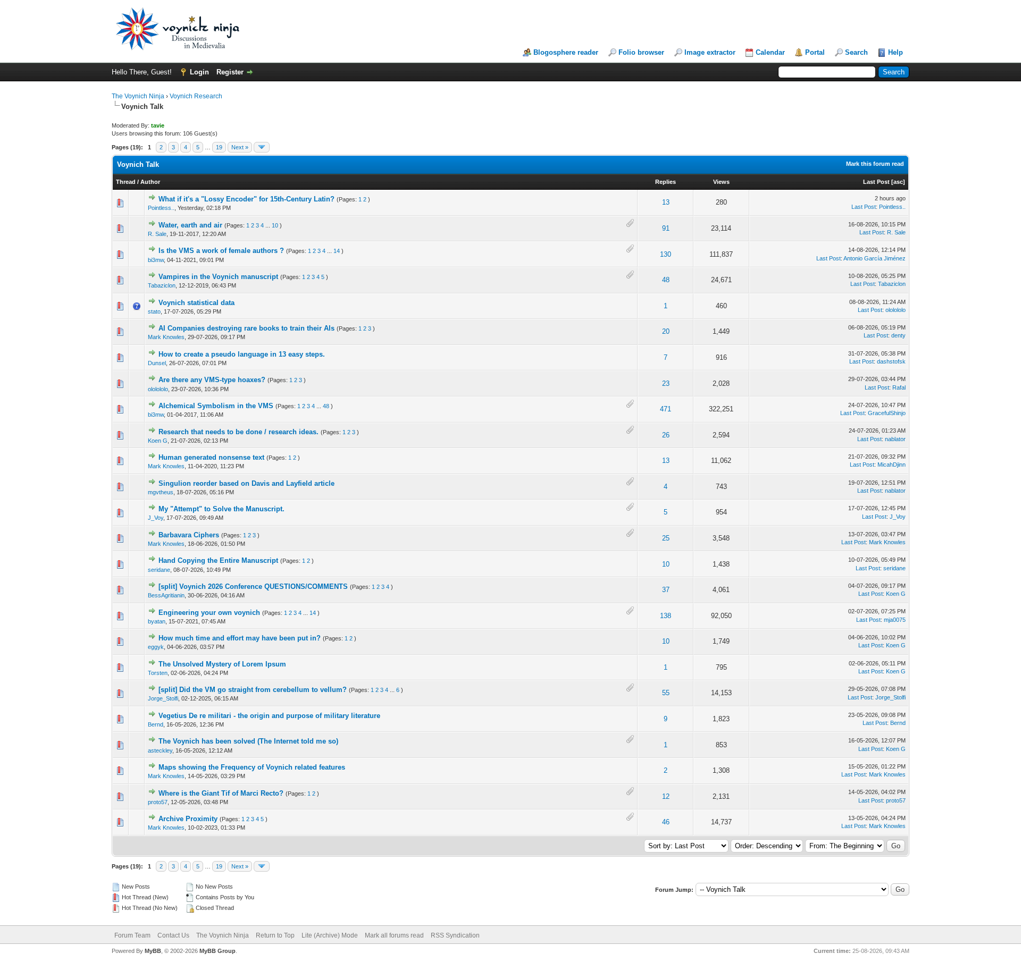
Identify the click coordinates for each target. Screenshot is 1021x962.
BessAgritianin (166, 595)
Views (721, 182)
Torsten (158, 673)
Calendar (770, 52)
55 (665, 693)
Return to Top (275, 935)
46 (665, 822)
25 (665, 538)
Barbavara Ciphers (188, 535)
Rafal (899, 387)
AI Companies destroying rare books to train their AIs (246, 328)
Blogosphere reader (565, 52)
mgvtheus (160, 492)
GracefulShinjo (887, 413)
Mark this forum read (875, 164)
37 (665, 590)
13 (665, 202)
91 (665, 228)
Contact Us (173, 935)
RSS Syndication (455, 935)
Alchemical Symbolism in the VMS (215, 406)
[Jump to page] (262, 147)
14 (336, 251)
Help (895, 52)
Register (230, 72)
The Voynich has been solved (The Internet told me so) (248, 741)
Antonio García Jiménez (874, 258)
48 (665, 280)
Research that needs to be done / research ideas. (238, 432)
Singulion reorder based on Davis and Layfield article (246, 483)
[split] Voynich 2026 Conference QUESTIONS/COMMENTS (253, 586)
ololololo (895, 310)
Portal (815, 52)
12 (665, 796)
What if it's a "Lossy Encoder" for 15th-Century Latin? (246, 199)
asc (898, 182)
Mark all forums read (394, 935)
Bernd (155, 724)
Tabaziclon (161, 285)
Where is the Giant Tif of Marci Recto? (220, 793)
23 (665, 383)
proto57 (158, 802)
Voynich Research (196, 96)
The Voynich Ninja (138, 96)
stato (154, 311)
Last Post (876, 182)
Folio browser (641, 52)
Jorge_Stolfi (163, 698)
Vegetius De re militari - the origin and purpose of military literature (269, 716)
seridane (159, 570)
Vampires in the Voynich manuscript (218, 277)
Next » (239, 147)
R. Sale (157, 234)
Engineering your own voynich (209, 613)
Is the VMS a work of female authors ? (221, 251)
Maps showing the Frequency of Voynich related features (251, 767)
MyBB (153, 951)
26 (665, 435)
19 (219, 147)
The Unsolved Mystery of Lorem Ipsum (222, 664)
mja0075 (895, 620)
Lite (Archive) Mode (330, 935)
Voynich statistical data (196, 303)
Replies (665, 182)
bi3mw (156, 260)
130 (665, 254)
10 (275, 225)
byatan (156, 621)
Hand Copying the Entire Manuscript (218, 560)
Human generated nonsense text (211, 457)
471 (665, 409)
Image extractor (709, 52)
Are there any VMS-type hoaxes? (211, 380)
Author (150, 182)
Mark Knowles (166, 337)
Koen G (158, 440)
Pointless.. (161, 208)
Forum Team (132, 935)
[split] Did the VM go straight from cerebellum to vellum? (252, 690)
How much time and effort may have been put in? (239, 638)
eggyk (156, 647)
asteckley (160, 750)
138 (665, 616)
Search (856, 52)
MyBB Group (217, 951)
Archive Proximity (187, 819)
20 (665, 331)
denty (898, 335)
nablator (895, 439)
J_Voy (155, 517)
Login (199, 72)
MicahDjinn (891, 464)
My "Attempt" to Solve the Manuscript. (221, 509)
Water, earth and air (190, 225)
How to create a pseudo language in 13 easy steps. (241, 354)
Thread (126, 182)
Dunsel (157, 363)
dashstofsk (891, 361)
